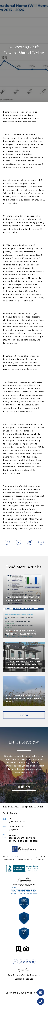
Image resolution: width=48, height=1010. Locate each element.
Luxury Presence (24, 978)
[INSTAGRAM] (21, 961)
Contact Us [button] (24, 787)
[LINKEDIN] (27, 961)
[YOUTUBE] (32, 961)
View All (24, 715)
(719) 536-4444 (14, 829)
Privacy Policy (34, 992)
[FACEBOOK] (15, 961)
